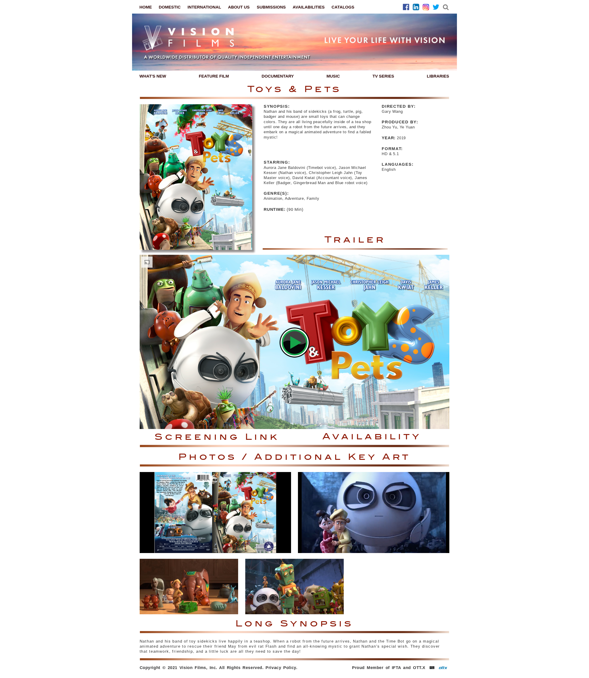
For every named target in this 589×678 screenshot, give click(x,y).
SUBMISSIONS (271, 7)
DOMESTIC (170, 7)
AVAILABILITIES (309, 7)
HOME (145, 7)
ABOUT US (239, 7)
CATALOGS (343, 7)
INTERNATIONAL (204, 7)
